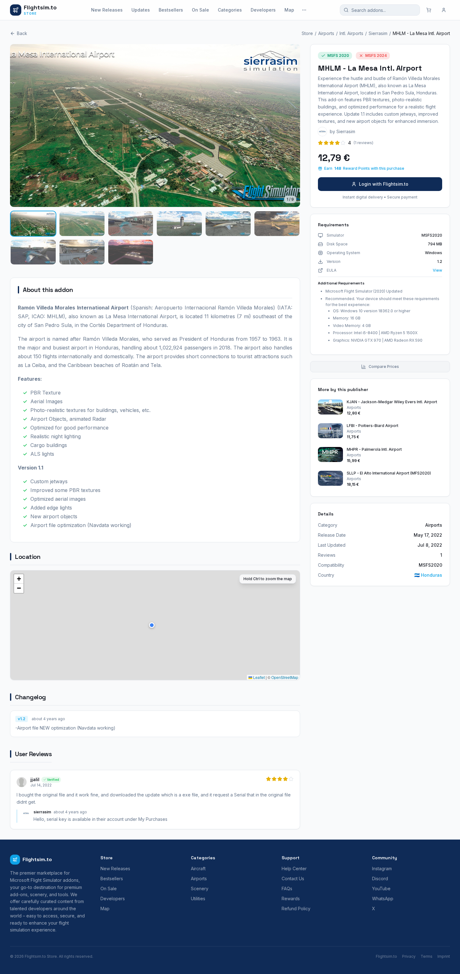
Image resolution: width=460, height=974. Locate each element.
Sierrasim (378, 33)
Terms (426, 956)
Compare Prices (384, 366)
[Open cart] (428, 10)
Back (22, 33)
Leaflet (258, 677)
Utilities (198, 898)
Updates (140, 10)
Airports (326, 33)
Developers (263, 10)
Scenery (199, 888)
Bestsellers (171, 10)
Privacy (409, 956)
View (437, 270)
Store (307, 33)
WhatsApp (382, 898)
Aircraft (198, 868)
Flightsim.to (386, 956)
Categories (230, 10)
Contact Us (293, 878)
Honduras (428, 575)
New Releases (107, 10)
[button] (152, 625)
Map (289, 10)
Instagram (382, 868)
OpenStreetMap (284, 677)
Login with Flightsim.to (383, 184)
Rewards (291, 898)
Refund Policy (296, 908)
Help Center (294, 868)
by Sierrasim (342, 131)
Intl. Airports (351, 33)
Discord (380, 878)
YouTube (381, 888)
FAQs (287, 888)
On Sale (200, 10)
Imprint (443, 956)
